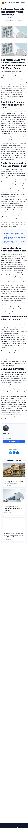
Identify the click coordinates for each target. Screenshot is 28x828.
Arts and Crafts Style (11, 20)
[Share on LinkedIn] (17, 452)
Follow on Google (8, 826)
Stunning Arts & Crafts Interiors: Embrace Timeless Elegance (13, 508)
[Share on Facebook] (14, 452)
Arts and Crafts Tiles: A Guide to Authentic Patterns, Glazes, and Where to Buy (13, 535)
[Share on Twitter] (10, 452)
